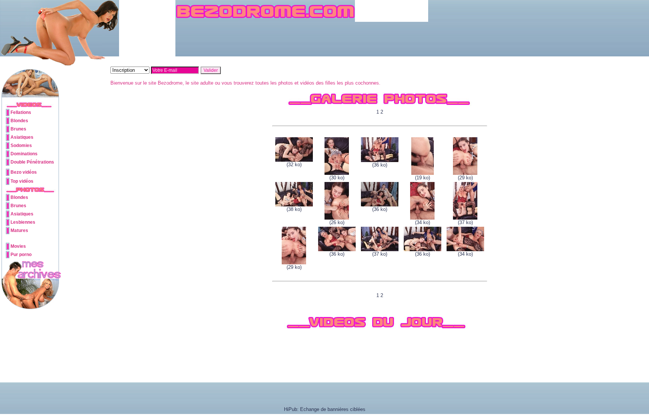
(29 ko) (465, 177)
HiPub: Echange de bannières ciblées (324, 409)
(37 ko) (465, 222)
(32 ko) (294, 164)
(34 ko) (422, 222)
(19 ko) (422, 177)
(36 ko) (379, 165)
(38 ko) (294, 209)
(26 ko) (336, 222)
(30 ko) (336, 177)
